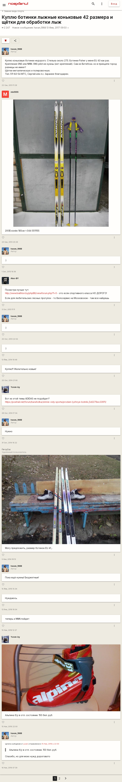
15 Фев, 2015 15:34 (9, 589)
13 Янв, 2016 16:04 (9, 610)
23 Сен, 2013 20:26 (10, 242)
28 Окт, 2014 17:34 (9, 413)
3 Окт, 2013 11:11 (8, 309)
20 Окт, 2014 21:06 (9, 380)
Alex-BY (15, 278)
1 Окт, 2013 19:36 (9, 272)
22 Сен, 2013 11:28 (9, 85)
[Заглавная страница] (18, 2)
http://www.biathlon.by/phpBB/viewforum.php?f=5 (31, 293)
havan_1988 (40, 27)
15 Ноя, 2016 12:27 (9, 630)
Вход (114, 3)
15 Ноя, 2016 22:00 (9, 727)
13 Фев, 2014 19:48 (9, 360)
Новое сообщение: (22, 27)
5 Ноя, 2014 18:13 (9, 559)
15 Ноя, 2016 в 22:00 (50, 744)
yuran (25, 744)
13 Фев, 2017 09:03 (58, 27)
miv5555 (14, 92)
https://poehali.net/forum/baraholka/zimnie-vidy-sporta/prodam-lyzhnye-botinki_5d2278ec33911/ (55, 402)
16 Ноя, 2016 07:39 (9, 768)
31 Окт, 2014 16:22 (9, 443)
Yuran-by (15, 387)
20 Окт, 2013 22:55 (10, 339)
